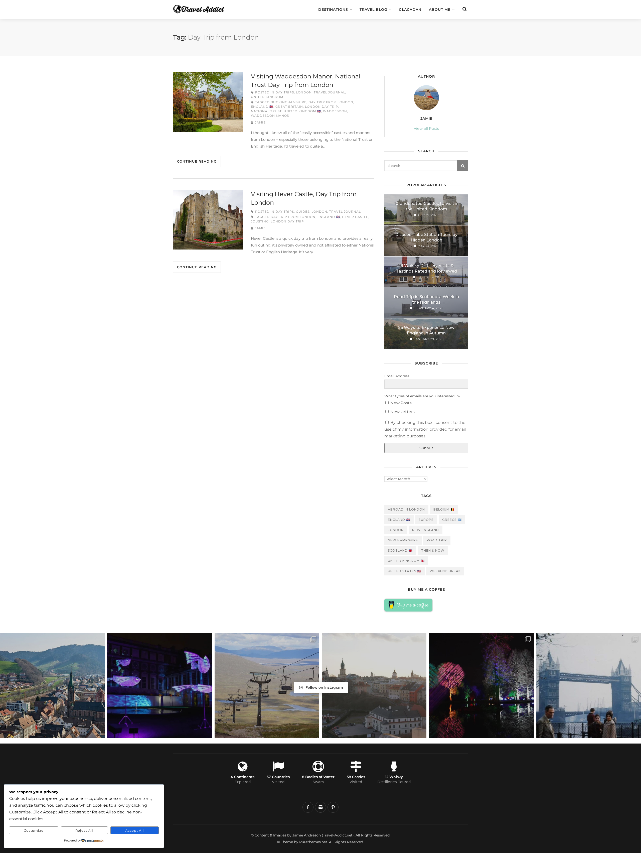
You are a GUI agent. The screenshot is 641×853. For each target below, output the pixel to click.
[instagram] (320, 807)
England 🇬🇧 (262, 106)
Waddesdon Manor (270, 115)
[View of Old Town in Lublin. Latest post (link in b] (374, 685)
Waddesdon (335, 111)
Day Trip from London (330, 102)
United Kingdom (267, 97)
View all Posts (426, 128)
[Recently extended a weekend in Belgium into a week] (52, 685)
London (304, 92)
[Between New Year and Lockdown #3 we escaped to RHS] (481, 685)
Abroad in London (406, 509)
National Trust (266, 111)
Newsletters (402, 411)
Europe (426, 520)
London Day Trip (321, 106)
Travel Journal (329, 92)
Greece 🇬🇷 (452, 520)
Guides (302, 211)
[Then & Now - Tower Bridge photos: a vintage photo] (588, 685)
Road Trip (437, 540)
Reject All (84, 830)
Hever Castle (355, 217)
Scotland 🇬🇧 (400, 550)
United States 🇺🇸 (404, 571)
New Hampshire (403, 540)
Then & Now (432, 550)
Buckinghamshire (288, 102)
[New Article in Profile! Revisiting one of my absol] (267, 685)
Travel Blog (373, 10)
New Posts (400, 403)
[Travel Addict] (208, 7)
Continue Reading (197, 161)
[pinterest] (333, 807)
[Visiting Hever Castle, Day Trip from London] (208, 220)
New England (425, 530)
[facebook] (307, 807)
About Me (439, 10)
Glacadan (410, 10)
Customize (34, 830)
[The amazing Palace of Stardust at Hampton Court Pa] (159, 685)
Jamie (260, 122)
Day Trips (284, 92)
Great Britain (289, 106)
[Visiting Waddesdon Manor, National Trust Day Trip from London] (208, 102)
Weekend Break (445, 571)
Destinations (333, 10)
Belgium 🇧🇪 (443, 509)
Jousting (260, 221)
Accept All (134, 830)
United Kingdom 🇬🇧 (302, 111)
